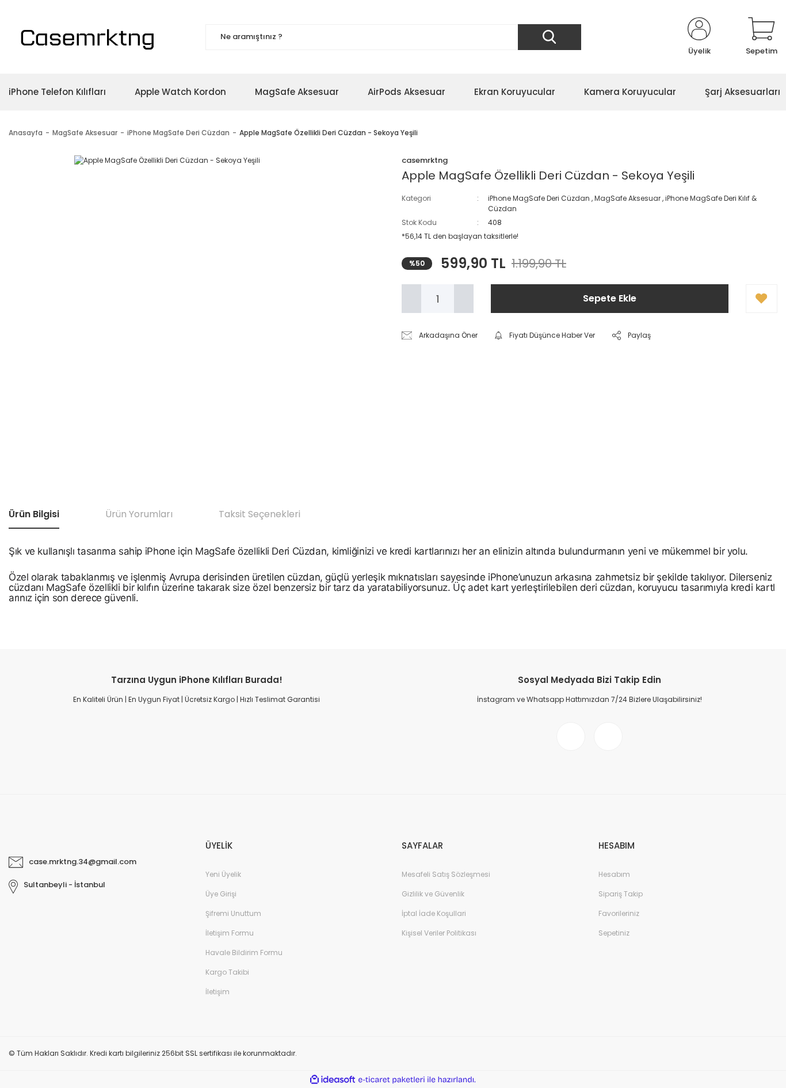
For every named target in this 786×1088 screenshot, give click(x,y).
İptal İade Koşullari (434, 913)
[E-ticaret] (391, 1079)
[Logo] (85, 37)
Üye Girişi (220, 894)
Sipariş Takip (620, 894)
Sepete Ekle (609, 298)
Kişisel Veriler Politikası (439, 933)
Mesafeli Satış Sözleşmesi (446, 874)
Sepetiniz (613, 933)
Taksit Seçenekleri (259, 514)
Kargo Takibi (227, 972)
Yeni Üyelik (223, 874)
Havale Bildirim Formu (244, 952)
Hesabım (614, 874)
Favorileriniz (618, 913)
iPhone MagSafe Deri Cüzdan (539, 198)
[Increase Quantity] (464, 298)
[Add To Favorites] (761, 298)
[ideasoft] (333, 1079)
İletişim (217, 992)
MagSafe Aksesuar (627, 198)
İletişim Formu (229, 933)
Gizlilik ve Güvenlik (433, 894)
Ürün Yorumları (139, 514)
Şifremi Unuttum (233, 913)
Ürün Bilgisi (34, 514)
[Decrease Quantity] (411, 298)
